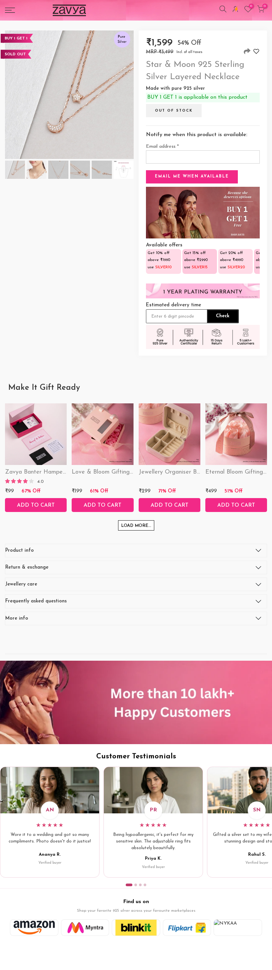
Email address (162, 146)
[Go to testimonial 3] (140, 885)
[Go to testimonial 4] (145, 885)
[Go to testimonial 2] (135, 885)
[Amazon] (34, 927)
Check (223, 316)
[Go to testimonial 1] (129, 885)
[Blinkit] (136, 927)
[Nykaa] (238, 927)
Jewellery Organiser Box (171, 472)
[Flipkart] (187, 927)
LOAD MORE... (136, 526)
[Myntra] (85, 927)
